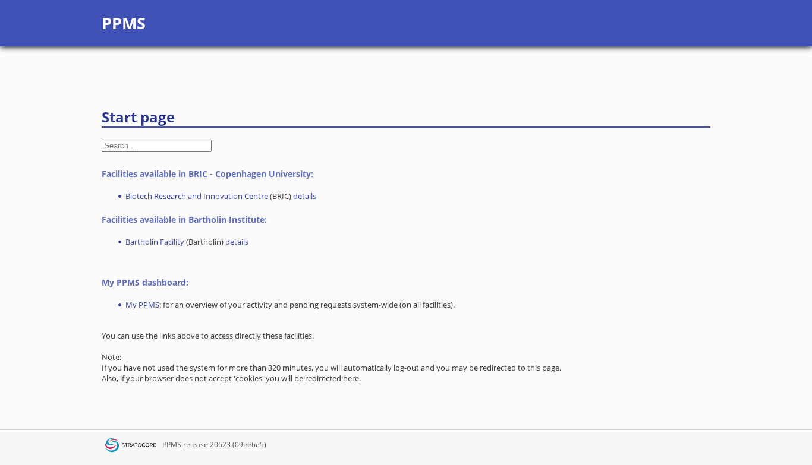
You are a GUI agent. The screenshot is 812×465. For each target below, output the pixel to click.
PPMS (171, 444)
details (304, 196)
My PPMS (142, 304)
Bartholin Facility (154, 241)
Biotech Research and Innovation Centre (196, 196)
